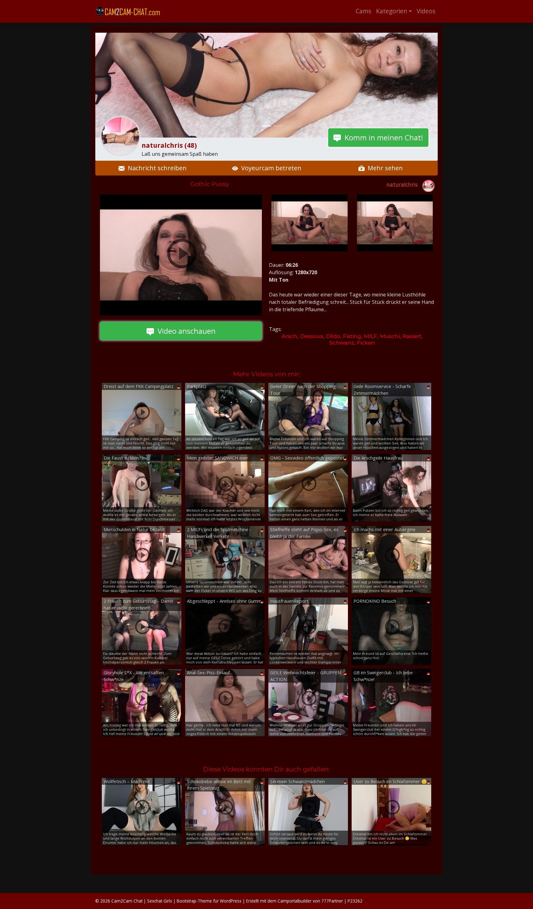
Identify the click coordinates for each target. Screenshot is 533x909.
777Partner (332, 901)
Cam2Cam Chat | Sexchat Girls (141, 901)
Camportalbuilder (295, 901)
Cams (363, 11)
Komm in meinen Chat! (382, 137)
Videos (426, 11)
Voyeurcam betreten (269, 168)
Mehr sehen (384, 168)
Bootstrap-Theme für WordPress (209, 901)
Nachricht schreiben (156, 168)
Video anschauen (185, 331)
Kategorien (391, 11)
